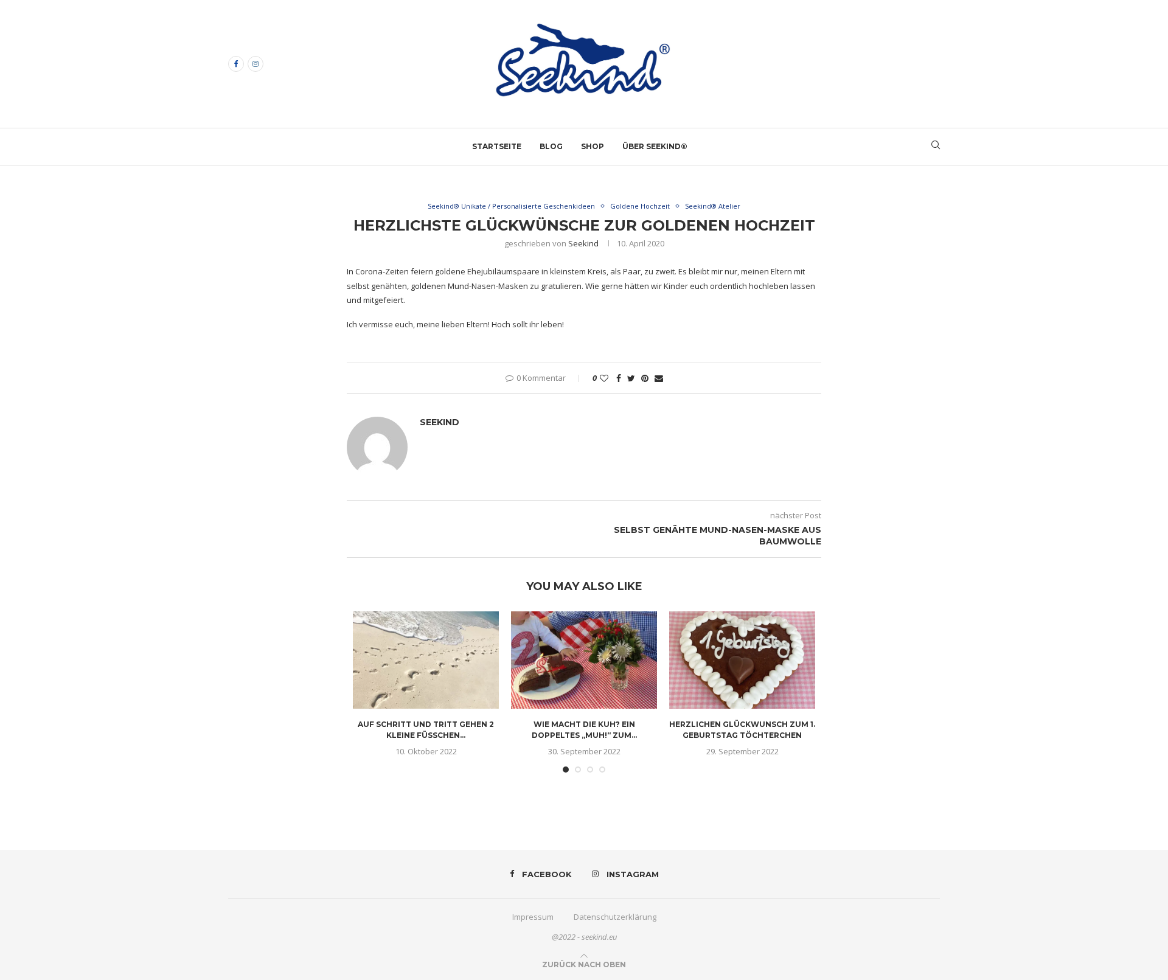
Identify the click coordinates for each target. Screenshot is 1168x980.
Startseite (496, 146)
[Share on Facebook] (618, 378)
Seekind (583, 243)
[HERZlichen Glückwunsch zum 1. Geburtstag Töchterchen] (742, 660)
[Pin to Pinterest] (644, 378)
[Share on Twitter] (631, 378)
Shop (592, 146)
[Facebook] (236, 64)
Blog (551, 146)
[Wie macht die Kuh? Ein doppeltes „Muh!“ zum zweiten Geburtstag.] (584, 660)
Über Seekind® (654, 146)
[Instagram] (255, 64)
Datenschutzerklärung (615, 916)
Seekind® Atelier (712, 206)
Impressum (533, 916)
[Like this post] (604, 378)
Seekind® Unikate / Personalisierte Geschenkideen (511, 206)
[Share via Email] (659, 378)
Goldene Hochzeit (640, 206)
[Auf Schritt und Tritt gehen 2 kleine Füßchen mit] (426, 660)
